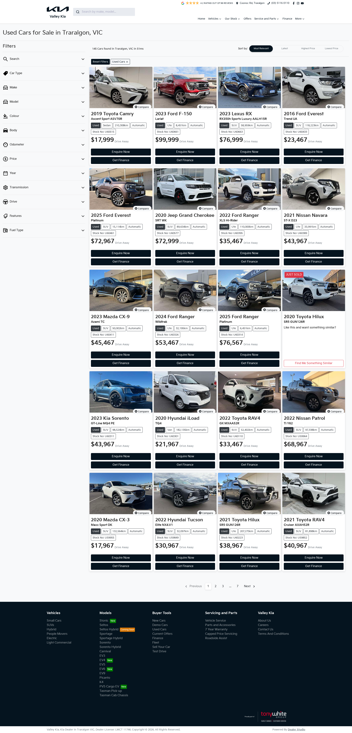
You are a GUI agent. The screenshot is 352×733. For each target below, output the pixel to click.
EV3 (102, 656)
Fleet (155, 642)
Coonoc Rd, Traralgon (252, 3)
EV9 (102, 673)
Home (201, 18)
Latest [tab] (284, 48)
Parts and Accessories (220, 625)
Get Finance (121, 160)
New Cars (159, 620)
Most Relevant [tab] (261, 48)
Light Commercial (59, 642)
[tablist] (296, 48)
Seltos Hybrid (109, 629)
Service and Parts (265, 18)
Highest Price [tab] (308, 48)
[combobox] (104, 12)
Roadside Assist (216, 638)
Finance (287, 18)
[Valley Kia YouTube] (303, 3)
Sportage (106, 634)
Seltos (104, 625)
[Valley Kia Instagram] (299, 3)
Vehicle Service (215, 620)
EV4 (102, 660)
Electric (52, 638)
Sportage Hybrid (111, 638)
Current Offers (162, 634)
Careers (263, 625)
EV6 (102, 669)
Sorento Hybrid (110, 647)
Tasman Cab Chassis (114, 695)
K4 (101, 682)
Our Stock (231, 18)
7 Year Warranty (216, 629)
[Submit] (77, 12)
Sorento (105, 642)
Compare (143, 107)
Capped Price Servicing (221, 634)
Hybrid (51, 629)
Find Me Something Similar (313, 363)
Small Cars (54, 620)
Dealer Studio (296, 729)
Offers (247, 18)
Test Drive (159, 651)
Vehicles (213, 18)
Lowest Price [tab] (331, 48)
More (298, 18)
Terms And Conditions (273, 634)
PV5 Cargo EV (109, 686)
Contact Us (265, 629)
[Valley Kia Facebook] (294, 3)
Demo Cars (160, 625)
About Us (264, 620)
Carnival (105, 651)
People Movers (57, 634)
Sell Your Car (161, 647)
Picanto (105, 678)
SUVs (50, 625)
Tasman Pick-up (111, 691)
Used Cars (159, 629)
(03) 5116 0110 (280, 3)
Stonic (104, 620)
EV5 (102, 664)
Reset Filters (100, 61)
